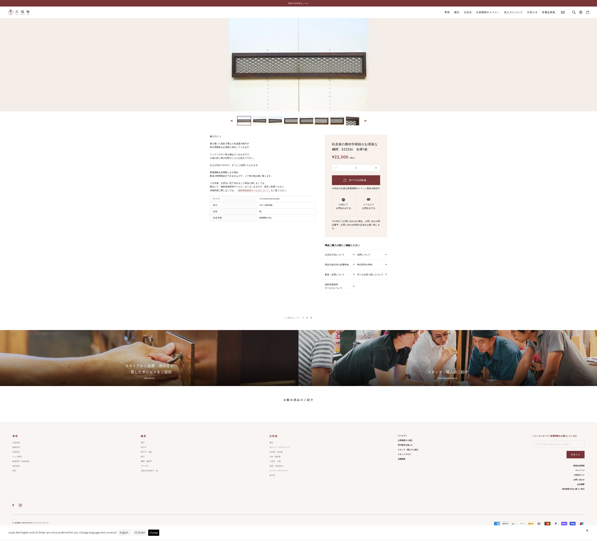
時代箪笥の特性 (365, 264)
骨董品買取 (548, 12)
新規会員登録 (579, 466)
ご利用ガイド (579, 475)
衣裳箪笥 (16, 452)
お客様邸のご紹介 (405, 440)
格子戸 (143, 447)
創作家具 (16, 466)
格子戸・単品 (146, 452)
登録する (575, 454)
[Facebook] (303, 318)
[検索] (573, 12)
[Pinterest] (311, 318)
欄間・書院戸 (146, 461)
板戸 (143, 457)
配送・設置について (335, 274)
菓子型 (272, 475)
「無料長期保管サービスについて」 (253, 190)
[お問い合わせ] (563, 12)
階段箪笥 (16, 447)
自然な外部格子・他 (149, 471)
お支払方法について (335, 254)
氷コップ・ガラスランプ (279, 447)
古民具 (468, 12)
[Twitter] (307, 318)
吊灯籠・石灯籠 (275, 452)
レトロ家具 (17, 457)
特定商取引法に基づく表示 (573, 489)
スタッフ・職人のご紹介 (408, 450)
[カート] (587, 12)
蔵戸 (143, 443)
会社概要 (581, 484)
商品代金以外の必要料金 (337, 264)
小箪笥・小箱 (275, 461)
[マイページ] (580, 12)
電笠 (271, 443)
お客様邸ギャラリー (488, 12)
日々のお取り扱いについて (370, 274)
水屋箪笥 (16, 443)
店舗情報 (401, 459)
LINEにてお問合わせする (343, 206)
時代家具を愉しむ (405, 445)
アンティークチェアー (278, 471)
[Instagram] (20, 505)
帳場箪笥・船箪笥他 (20, 461)
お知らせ (532, 12)
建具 (456, 12)
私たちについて (513, 12)
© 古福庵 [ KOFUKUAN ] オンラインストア (30, 522)
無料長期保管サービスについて (333, 286)
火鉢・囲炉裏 (275, 457)
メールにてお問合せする (368, 206)
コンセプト (402, 436)
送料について (363, 254)
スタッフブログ (404, 454)
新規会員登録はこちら (298, 3)
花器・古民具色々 (276, 466)
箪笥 (447, 12)
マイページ (580, 470)
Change (153, 532)
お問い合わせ (579, 480)
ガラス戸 (144, 466)
